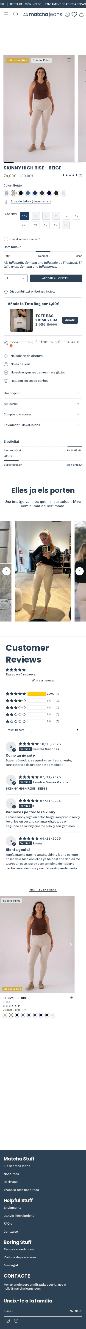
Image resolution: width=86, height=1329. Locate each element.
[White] (63, 193)
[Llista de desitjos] (74, 14)
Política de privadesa (20, 1257)
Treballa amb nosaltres (21, 1190)
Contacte (11, 1232)
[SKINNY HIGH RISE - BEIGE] (37, 944)
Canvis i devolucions (19, 1216)
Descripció (12, 393)
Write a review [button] (43, 680)
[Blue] (28, 193)
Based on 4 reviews (21, 674)
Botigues (11, 1182)
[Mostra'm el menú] (6, 14)
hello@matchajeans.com (22, 1289)
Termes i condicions (19, 1249)
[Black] (21, 193)
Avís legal (11, 1265)
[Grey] (42, 193)
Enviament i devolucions (22, 425)
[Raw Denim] (49, 193)
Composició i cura (17, 414)
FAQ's (8, 1223)
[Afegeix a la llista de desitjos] (69, 60)
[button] (6, 571)
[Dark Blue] (35, 193)
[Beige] (14, 193)
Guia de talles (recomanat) (31, 201)
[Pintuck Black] (56, 193)
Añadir (70, 320)
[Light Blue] (6, 193)
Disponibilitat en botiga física (32, 291)
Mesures (11, 404)
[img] (29, 744)
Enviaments (13, 1208)
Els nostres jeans (17, 1166)
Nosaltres (11, 1174)
